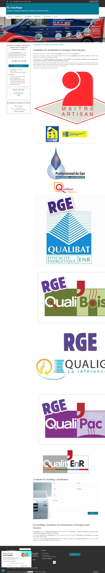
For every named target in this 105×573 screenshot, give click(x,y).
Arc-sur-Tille (95, 535)
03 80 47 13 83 (19, 61)
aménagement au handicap (39, 533)
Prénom (78, 483)
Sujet (54, 494)
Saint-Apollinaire (88, 535)
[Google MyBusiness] (29, 2)
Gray (34, 536)
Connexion (95, 571)
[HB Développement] (74, 134)
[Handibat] (52, 134)
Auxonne (42, 536)
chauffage (79, 531)
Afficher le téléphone (19, 111)
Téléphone (79, 489)
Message (55, 500)
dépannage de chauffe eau (52, 533)
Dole (45, 536)
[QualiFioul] (65, 187)
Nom (54, 483)
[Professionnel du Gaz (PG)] (65, 162)
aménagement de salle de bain (90, 531)
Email (54, 489)
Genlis (37, 536)
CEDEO (44, 571)
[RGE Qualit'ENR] (65, 461)
